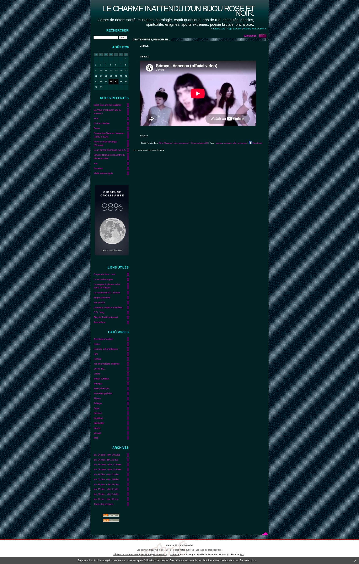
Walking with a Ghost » (254, 28)
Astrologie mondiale (103, 339)
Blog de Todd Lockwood (106, 317)
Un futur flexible (101, 123)
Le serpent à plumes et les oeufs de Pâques (107, 286)
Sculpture (98, 418)
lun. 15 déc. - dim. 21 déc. (107, 489)
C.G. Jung (99, 312)
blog (242, 554)
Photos (97, 398)
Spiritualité (99, 423)
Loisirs (97, 373)
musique (228, 143)
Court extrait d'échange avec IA (109, 150)
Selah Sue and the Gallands (108, 105)
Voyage (97, 433)
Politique (98, 403)
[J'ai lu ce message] (355, 560)
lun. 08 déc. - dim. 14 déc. (107, 494)
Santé (97, 408)
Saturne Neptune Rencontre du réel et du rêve (109, 157)
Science (98, 413)
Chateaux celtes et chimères (108, 307)
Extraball (98, 168)
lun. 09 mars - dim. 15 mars (107, 469)
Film (96, 354)
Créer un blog (172, 545)
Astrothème (99, 322)
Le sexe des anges (103, 279)
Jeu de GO (99, 302)
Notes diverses (101, 388)
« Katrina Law (218, 28)
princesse (242, 143)
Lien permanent (181, 143)
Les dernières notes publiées (180, 550)
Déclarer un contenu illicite (126, 554)
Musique (98, 383)
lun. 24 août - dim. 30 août (107, 454)
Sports (97, 428)
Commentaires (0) (199, 143)
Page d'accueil (234, 28)
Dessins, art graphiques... (107, 349)
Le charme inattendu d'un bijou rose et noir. (178, 10)
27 (116, 81)
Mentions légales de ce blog (153, 554)
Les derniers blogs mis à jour (150, 550)
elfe (234, 143)
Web (96, 437)
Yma (96, 118)
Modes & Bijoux (101, 378)
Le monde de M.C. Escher (107, 292)
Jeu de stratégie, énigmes (107, 363)
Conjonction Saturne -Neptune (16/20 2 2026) (109, 135)
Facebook (257, 143)
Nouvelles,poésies (103, 393)
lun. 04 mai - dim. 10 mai (106, 459)
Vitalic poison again (103, 173)
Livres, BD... (100, 368)
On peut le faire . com (104, 274)
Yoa (95, 163)
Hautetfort (188, 545)
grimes (219, 143)
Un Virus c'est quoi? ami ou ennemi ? (107, 112)
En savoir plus (248, 560)
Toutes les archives (103, 504)
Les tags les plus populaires (209, 550)
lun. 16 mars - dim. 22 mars (107, 464)
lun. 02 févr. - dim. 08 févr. (107, 479)
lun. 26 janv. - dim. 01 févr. (107, 484)
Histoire (97, 359)
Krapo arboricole (102, 297)
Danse (97, 344)
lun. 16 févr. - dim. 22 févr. (107, 474)
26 (111, 81)
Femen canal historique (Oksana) (105, 143)
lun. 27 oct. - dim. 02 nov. (106, 499)
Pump (97, 128)
